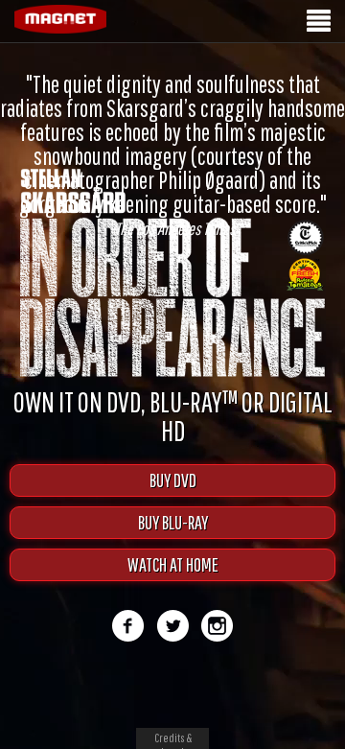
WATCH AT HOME (172, 564)
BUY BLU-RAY (173, 522)
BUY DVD (173, 480)
